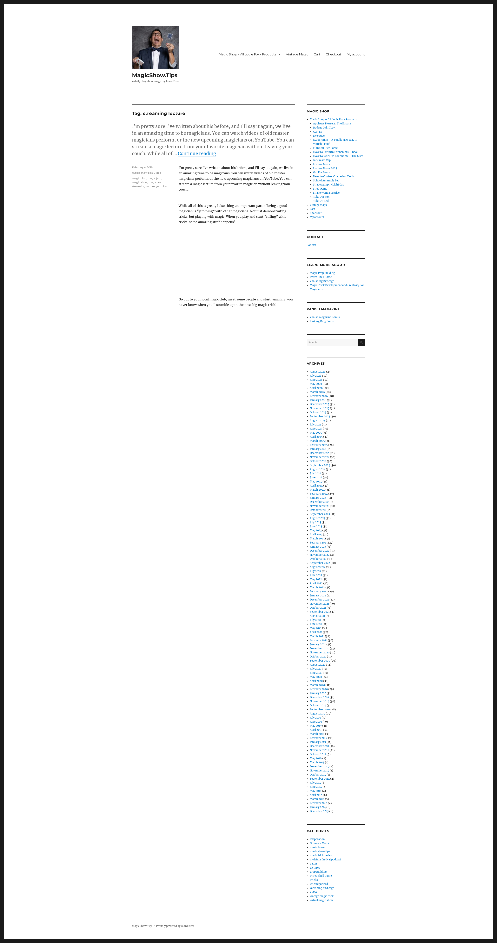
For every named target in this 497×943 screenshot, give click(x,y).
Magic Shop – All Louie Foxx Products (247, 54)
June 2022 (316, 575)
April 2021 (316, 632)
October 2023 (318, 510)
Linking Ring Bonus (322, 321)
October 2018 (318, 754)
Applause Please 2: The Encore (332, 123)
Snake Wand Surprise (326, 192)
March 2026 (317, 392)
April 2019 (316, 730)
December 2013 (319, 811)
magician (155, 182)
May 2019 (316, 725)
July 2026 (315, 375)
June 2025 (316, 428)
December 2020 (319, 648)
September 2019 (320, 709)
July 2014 (315, 782)
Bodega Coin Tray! (324, 127)
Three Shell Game (321, 277)
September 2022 (320, 563)
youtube (161, 186)
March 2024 (317, 489)
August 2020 (317, 664)
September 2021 (320, 611)
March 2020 (317, 685)
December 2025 (319, 404)
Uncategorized (319, 884)
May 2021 (315, 628)
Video (157, 172)
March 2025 (317, 441)
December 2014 (319, 766)
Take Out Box (321, 196)
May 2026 (316, 384)
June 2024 (316, 477)
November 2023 (319, 506)
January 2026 (318, 400)
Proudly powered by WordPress (175, 926)
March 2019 (317, 734)
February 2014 (318, 803)
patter (313, 863)
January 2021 (318, 644)
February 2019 (319, 738)
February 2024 (319, 493)
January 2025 (318, 449)
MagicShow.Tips (154, 75)
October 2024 (318, 461)
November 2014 (319, 770)
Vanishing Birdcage (322, 281)
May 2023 (316, 530)
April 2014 (316, 795)
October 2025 (318, 412)
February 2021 (318, 640)
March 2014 (317, 799)
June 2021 (316, 624)
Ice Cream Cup (322, 160)
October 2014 (318, 774)
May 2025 (316, 432)
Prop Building (318, 871)
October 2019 (318, 705)
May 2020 (316, 677)
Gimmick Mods (319, 843)
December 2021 (319, 599)
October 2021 (318, 607)
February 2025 (319, 445)
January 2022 (318, 595)
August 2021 (317, 616)
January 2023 (318, 546)
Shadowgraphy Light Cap (328, 184)
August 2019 (317, 713)
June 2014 (316, 787)
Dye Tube (319, 135)
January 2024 (318, 498)
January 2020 (318, 693)
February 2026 (319, 396)
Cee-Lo (317, 131)
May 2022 (316, 579)
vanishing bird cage (322, 888)
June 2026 (316, 379)
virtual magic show (321, 900)
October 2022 (318, 559)
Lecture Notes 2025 (325, 168)
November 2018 (319, 750)
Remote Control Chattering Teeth (333, 176)
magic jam (154, 178)
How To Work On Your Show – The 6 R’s (338, 156)
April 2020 (316, 681)
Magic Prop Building (322, 273)
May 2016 (316, 758)
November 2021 (319, 603)
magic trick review (321, 855)
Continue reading (197, 153)
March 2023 (317, 538)
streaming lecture (143, 186)
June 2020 (316, 673)
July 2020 (315, 668)
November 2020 (319, 652)
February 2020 (319, 689)
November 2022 (319, 554)
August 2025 (317, 420)
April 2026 (316, 388)
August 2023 (317, 518)
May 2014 (315, 791)
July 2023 (315, 522)
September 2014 (320, 778)
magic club (139, 178)
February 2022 (319, 591)
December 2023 (319, 502)
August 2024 (317, 469)
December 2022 (319, 550)
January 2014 (318, 807)
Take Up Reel (321, 201)
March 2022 (317, 587)
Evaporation (317, 839)
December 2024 (319, 453)
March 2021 (317, 636)
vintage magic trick (322, 896)
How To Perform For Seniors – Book (335, 152)
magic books (318, 847)
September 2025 (320, 416)
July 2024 (315, 473)
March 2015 (317, 762)
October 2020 (318, 656)
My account (356, 54)
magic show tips (142, 172)
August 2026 (318, 371)
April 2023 (316, 534)
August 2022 (317, 567)
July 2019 (315, 717)
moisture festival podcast (325, 859)
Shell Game (320, 188)
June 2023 (316, 526)
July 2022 (315, 571)
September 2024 (320, 465)
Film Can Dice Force (325, 148)
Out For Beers (321, 172)
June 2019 (316, 721)
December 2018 (319, 746)
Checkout (333, 54)
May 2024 (316, 481)
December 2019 (319, 697)
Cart (317, 54)
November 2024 (319, 457)
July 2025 (315, 424)
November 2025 (319, 408)
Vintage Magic (297, 54)
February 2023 (319, 542)
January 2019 (318, 742)
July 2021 (315, 620)
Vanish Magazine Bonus (325, 317)
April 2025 (316, 436)
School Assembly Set (326, 180)
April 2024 (316, 485)
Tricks (314, 880)
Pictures (315, 867)
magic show (139, 182)
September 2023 (320, 514)
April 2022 (316, 583)
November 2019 (319, 701)
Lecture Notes (321, 164)
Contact (311, 245)
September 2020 (320, 660)
